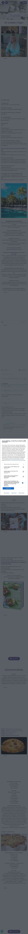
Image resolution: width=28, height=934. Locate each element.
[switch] (23, 467)
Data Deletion (6, 493)
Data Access (14, 493)
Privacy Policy (21, 493)
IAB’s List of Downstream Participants (15, 460)
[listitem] (14, 464)
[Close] (25, 441)
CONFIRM (8, 488)
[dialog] (14, 467)
